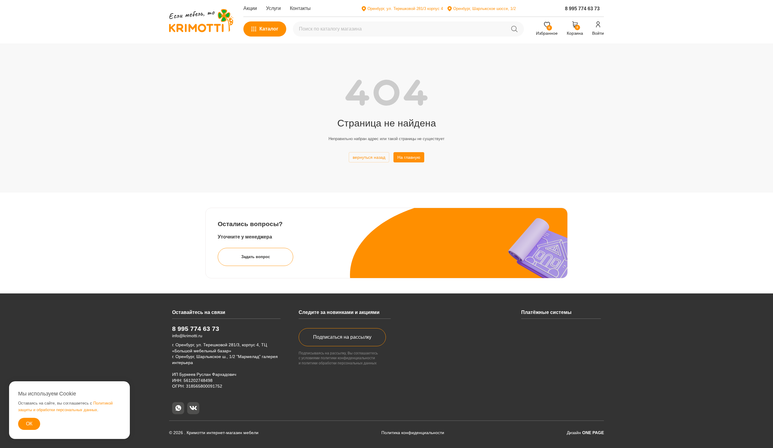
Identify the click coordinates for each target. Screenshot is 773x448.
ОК (29, 423)
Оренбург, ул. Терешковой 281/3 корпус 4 (405, 8)
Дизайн (585, 432)
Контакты (300, 8)
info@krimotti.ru (187, 335)
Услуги (273, 8)
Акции (250, 8)
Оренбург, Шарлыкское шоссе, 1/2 (484, 8)
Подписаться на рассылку (342, 337)
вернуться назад (369, 157)
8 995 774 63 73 (582, 8)
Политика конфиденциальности (412, 432)
